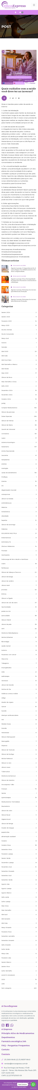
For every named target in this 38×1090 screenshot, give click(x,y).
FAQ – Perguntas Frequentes (15, 1045)
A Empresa (6, 1029)
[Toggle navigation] (34, 5)
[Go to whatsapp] (33, 1084)
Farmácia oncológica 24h (13, 1041)
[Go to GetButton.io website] (33, 1088)
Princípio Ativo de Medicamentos (17, 1033)
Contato (5, 1050)
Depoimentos (8, 1037)
